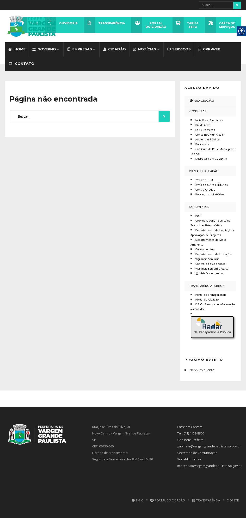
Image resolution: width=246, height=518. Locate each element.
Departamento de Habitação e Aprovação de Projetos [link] (213, 232)
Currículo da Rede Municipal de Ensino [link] (213, 151)
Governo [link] (46, 49)
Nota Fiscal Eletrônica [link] (209, 120)
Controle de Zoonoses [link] (210, 263)
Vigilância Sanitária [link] (207, 259)
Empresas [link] (82, 49)
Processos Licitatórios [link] (209, 194)
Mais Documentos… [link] (212, 273)
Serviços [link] (181, 49)
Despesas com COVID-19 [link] (211, 158)
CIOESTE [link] (233, 500)
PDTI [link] (198, 215)
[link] (33, 26)
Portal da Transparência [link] (210, 294)
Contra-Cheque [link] (205, 189)
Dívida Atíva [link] (202, 125)
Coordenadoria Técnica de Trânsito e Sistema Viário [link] (210, 223)
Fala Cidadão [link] (203, 101)
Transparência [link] (208, 500)
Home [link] (19, 49)
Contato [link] (24, 63)
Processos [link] (202, 144)
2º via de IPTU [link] (204, 180)
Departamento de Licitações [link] (213, 254)
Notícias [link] (147, 49)
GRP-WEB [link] (212, 49)
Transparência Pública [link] (206, 286)
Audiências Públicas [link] (208, 139)
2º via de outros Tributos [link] (211, 185)
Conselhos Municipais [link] (209, 134)
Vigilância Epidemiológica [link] (211, 268)
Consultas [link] (197, 111)
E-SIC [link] (139, 500)
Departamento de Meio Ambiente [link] (208, 242)
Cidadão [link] (117, 49)
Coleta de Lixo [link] (204, 249)
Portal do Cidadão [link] (203, 171)
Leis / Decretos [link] (205, 130)
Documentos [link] (199, 207)
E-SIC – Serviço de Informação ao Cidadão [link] (213, 306)
